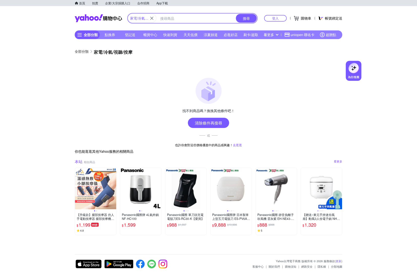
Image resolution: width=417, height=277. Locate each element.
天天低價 (190, 34)
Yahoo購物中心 (98, 18)
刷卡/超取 (250, 34)
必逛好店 (231, 34)
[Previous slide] (78, 188)
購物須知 (290, 266)
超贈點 (331, 34)
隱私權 (322, 266)
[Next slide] (113, 188)
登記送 (130, 34)
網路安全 (307, 266)
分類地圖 (336, 266)
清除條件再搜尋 (208, 123)
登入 (275, 18)
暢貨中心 (150, 34)
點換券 (110, 34)
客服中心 (258, 266)
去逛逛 (237, 145)
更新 (338, 261)
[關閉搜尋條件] (151, 18)
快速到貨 (170, 34)
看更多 (269, 34)
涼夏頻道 (211, 34)
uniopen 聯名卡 (302, 34)
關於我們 (274, 266)
